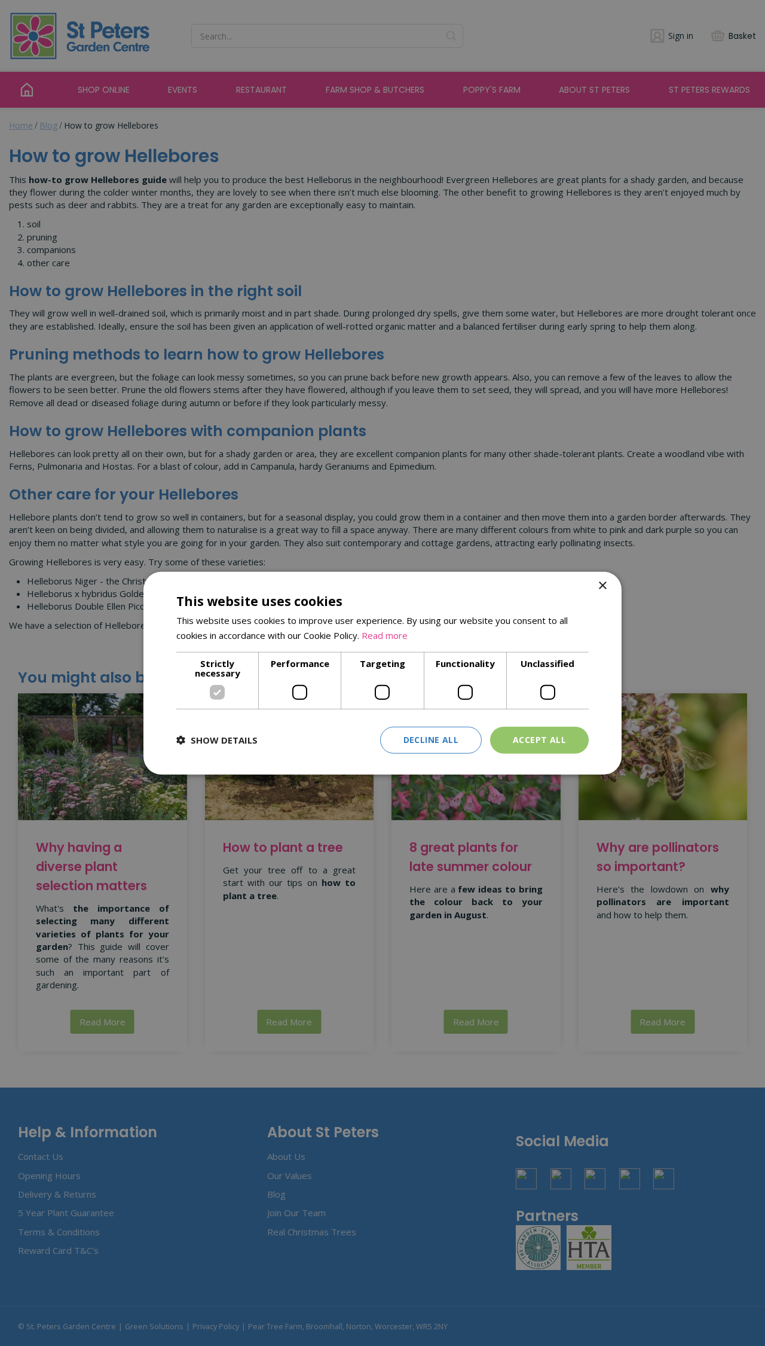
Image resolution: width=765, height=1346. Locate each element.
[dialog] (382, 673)
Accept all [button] (539, 739)
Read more (385, 635)
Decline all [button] (430, 739)
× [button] (602, 585)
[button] (217, 740)
